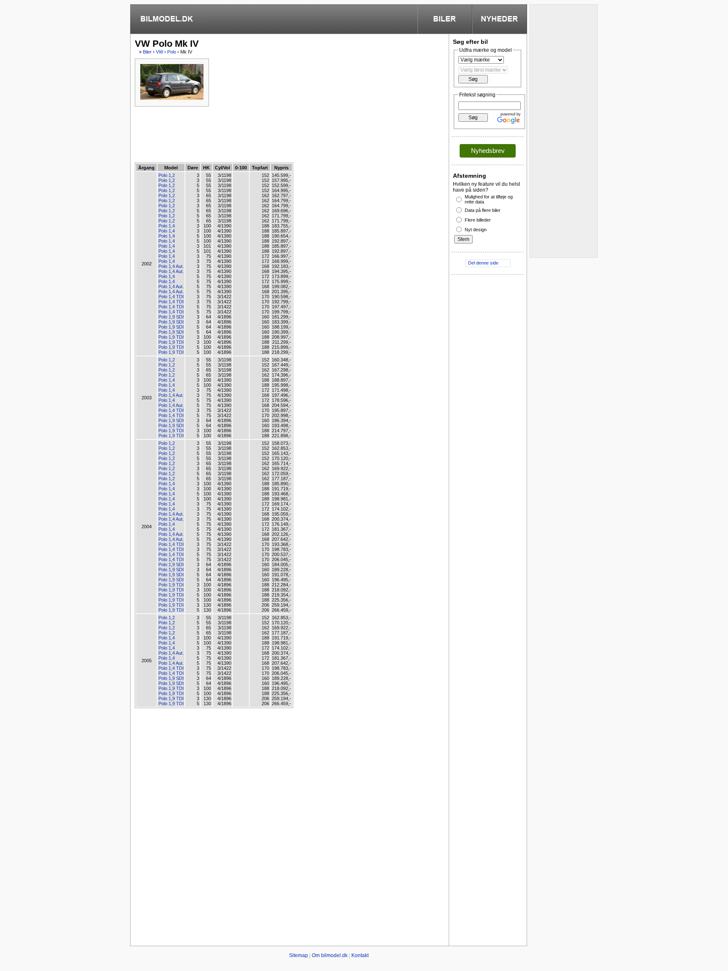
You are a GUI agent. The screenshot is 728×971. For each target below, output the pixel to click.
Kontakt (360, 955)
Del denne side (483, 262)
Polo (171, 51)
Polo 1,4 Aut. (171, 266)
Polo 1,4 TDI (171, 296)
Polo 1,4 (166, 225)
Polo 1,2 (166, 175)
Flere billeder (478, 219)
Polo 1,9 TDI (171, 337)
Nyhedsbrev (488, 150)
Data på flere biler (482, 210)
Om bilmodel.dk (330, 955)
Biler (147, 51)
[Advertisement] (288, 134)
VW (159, 51)
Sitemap (298, 955)
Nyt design (476, 229)
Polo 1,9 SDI (171, 316)
